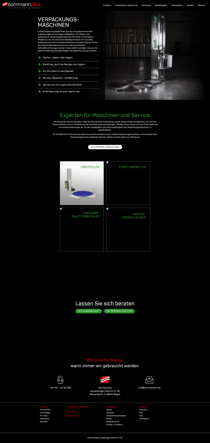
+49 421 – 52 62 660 (60, 388)
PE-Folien (44, 416)
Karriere (109, 410)
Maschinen (44, 422)
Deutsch (201, 5)
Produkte (107, 5)
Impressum (143, 410)
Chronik (109, 419)
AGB (141, 413)
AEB (141, 416)
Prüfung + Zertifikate (114, 425)
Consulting (146, 5)
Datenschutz (144, 419)
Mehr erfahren (91, 172)
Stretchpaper (45, 413)
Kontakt (190, 5)
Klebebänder (44, 419)
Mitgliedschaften (113, 422)
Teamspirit (110, 413)
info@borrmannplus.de (149, 388)
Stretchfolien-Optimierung (126, 5)
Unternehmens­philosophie (116, 416)
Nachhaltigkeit (161, 5)
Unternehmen (177, 5)
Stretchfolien (45, 410)
